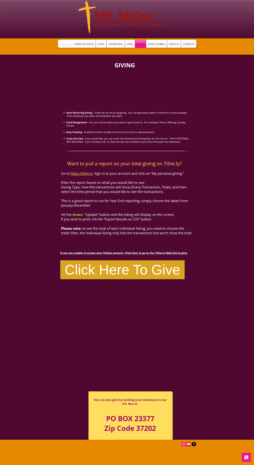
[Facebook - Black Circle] (194, 444)
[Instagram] (183, 444)
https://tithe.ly (81, 173)
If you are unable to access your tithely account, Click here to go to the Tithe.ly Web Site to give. (124, 253)
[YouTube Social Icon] (189, 444)
